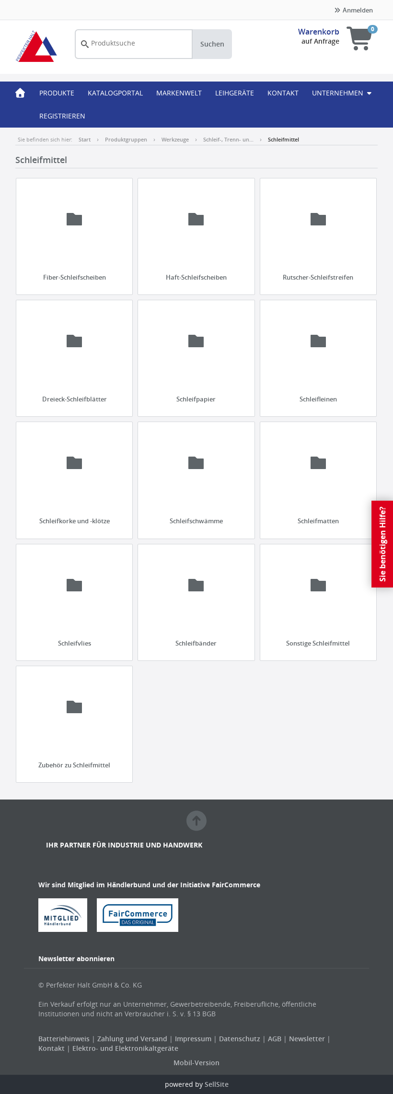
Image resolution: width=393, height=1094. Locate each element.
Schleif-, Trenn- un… (228, 139)
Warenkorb (318, 31)
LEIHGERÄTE (234, 92)
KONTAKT (283, 92)
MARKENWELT (179, 92)
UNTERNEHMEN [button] (338, 92)
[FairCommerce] (141, 914)
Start (85, 139)
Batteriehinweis (65, 1038)
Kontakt (51, 1048)
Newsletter (307, 1038)
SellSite (217, 1084)
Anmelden (357, 10)
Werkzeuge (175, 139)
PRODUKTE (56, 92)
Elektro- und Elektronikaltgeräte (125, 1048)
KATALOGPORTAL (115, 92)
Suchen (212, 43)
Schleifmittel (283, 139)
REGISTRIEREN (62, 115)
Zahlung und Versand (132, 1038)
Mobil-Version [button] (196, 1062)
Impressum (194, 1038)
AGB (275, 1038)
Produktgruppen (126, 139)
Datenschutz (239, 1038)
